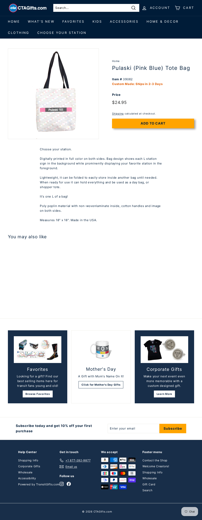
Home (14, 21)
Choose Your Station (62, 33)
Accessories (124, 21)
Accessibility (27, 478)
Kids (97, 21)
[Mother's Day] (100, 349)
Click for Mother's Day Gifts (100, 384)
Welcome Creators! (155, 466)
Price (116, 95)
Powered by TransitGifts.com (38, 484)
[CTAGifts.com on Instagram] (62, 483)
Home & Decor (163, 21)
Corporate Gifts (29, 466)
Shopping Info (28, 460)
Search (147, 490)
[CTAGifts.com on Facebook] (69, 483)
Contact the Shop (154, 460)
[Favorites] (37, 349)
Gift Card (148, 484)
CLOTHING (18, 33)
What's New (41, 21)
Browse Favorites (37, 393)
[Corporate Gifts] (164, 349)
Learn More (164, 393)
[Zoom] (53, 94)
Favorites (73, 21)
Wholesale (25, 472)
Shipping (118, 113)
